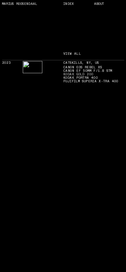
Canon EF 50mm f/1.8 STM (87, 71)
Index (68, 4)
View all (72, 54)
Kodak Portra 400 (80, 78)
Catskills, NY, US (81, 63)
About (99, 4)
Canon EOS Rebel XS (82, 67)
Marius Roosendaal (19, 4)
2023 (6, 63)
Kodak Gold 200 (78, 74)
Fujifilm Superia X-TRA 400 (91, 81)
